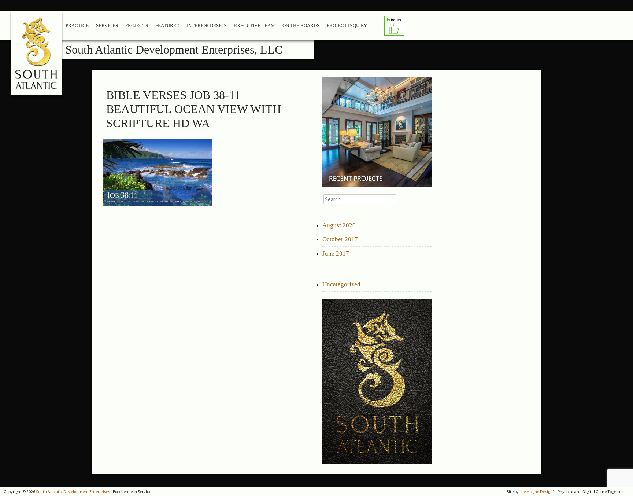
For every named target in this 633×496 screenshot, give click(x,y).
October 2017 (340, 239)
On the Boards (300, 25)
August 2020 (339, 225)
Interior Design (207, 25)
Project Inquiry (347, 25)
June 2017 (335, 253)
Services (107, 25)
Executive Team (254, 25)
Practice (77, 25)
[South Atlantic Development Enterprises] (36, 55)
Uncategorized (341, 284)
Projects (136, 25)
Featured (167, 25)
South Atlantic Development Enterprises (73, 491)
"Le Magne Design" (537, 491)
